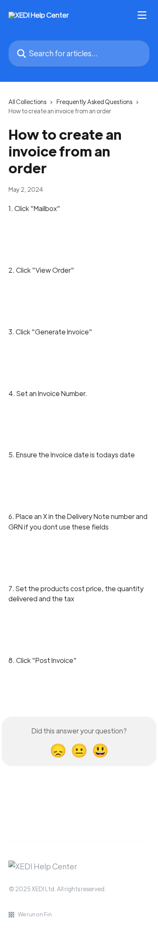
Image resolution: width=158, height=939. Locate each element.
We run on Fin (35, 914)
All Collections (27, 101)
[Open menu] (142, 15)
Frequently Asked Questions (94, 101)
